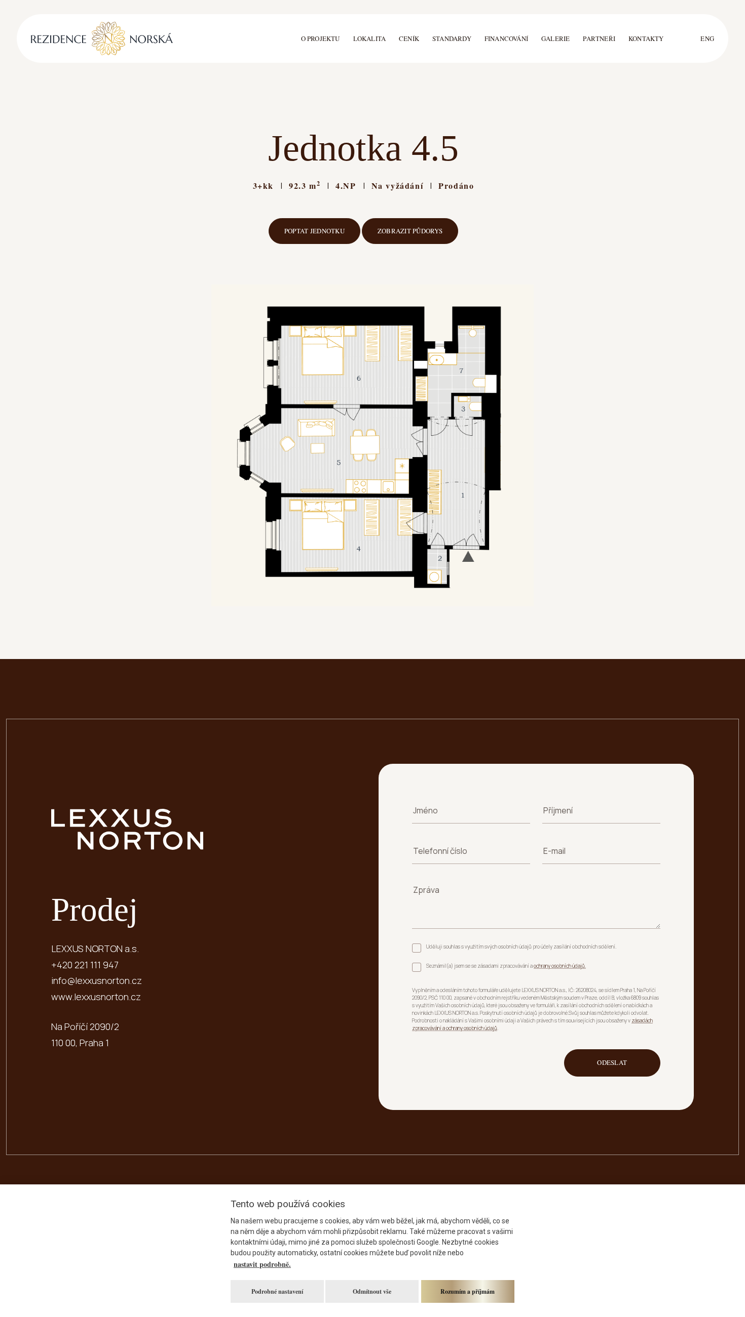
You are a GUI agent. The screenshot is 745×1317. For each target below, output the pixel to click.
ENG (707, 38)
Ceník (409, 38)
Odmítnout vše (372, 1291)
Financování (506, 38)
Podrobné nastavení (277, 1291)
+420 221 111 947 (85, 965)
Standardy (451, 38)
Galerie (555, 38)
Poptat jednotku (314, 230)
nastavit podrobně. (262, 1264)
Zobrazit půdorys (410, 230)
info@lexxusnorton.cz (96, 980)
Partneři (599, 38)
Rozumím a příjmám (467, 1291)
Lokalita (369, 38)
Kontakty (646, 38)
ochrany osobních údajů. (560, 965)
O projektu (320, 38)
